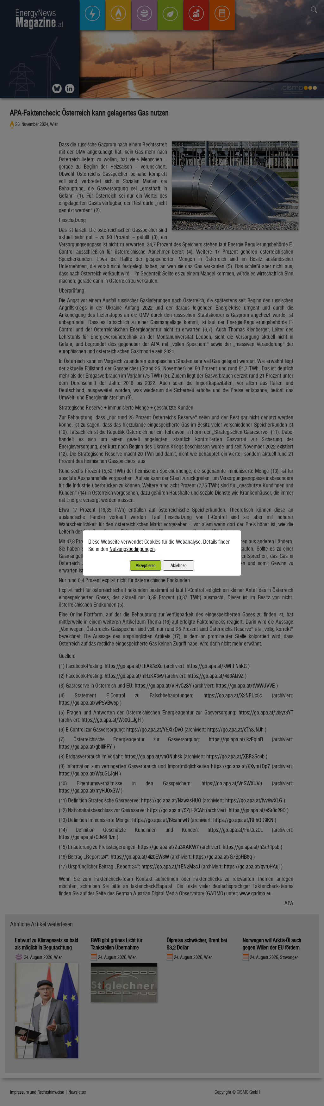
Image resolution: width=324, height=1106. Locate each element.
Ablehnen (179, 565)
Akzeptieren (146, 565)
